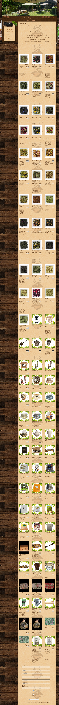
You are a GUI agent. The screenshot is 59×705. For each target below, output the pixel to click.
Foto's (9, 38)
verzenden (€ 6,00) (34, 696)
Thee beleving (10, 31)
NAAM (23, 665)
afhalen (33, 692)
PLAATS (23, 675)
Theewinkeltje (10, 27)
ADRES (23, 669)
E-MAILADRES (25, 682)
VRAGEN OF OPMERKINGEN (25, 686)
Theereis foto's (9, 34)
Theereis (10, 33)
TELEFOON (24, 679)
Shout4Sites (7, 45)
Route (9, 36)
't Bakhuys (27, 17)
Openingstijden (9, 29)
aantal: (27, 66)
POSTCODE (24, 672)
